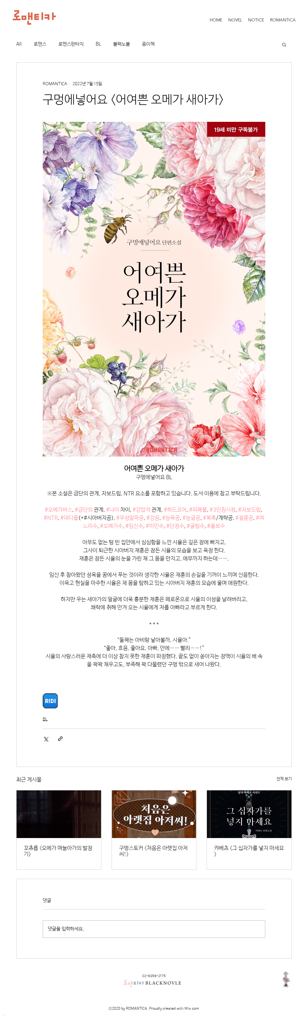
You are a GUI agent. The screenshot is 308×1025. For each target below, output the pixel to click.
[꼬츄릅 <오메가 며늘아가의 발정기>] (59, 814)
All (19, 44)
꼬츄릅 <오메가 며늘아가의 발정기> (58, 851)
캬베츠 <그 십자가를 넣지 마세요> (249, 851)
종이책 (148, 44)
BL (98, 44)
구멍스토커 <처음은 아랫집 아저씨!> (153, 851)
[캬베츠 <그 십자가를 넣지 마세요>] (249, 814)
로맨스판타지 (71, 44)
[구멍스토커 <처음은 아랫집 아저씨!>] (154, 814)
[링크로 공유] (60, 739)
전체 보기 (284, 779)
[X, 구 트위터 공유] (45, 739)
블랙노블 (121, 44)
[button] (284, 44)
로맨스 (40, 44)
